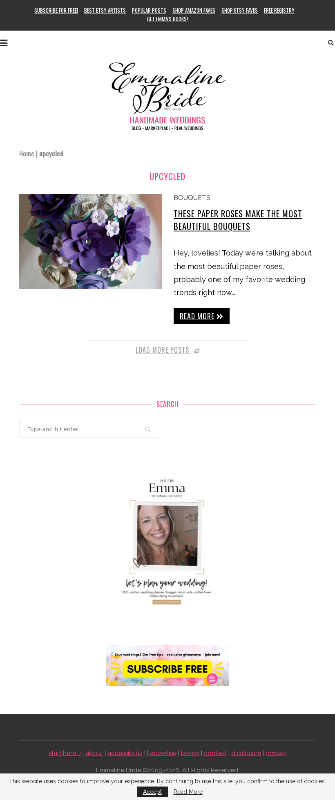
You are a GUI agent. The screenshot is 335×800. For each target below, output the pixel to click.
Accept (152, 792)
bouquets (192, 198)
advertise (163, 753)
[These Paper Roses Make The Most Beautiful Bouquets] (90, 241)
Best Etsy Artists (105, 10)
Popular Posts (149, 10)
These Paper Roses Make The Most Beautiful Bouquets (238, 219)
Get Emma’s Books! (167, 19)
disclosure (246, 753)
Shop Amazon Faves (193, 10)
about (94, 753)
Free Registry (279, 10)
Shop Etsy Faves (239, 10)
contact (215, 753)
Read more (197, 316)
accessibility (125, 753)
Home (26, 153)
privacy (276, 753)
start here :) (65, 753)
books (190, 753)
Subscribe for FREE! (56, 10)
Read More (188, 792)
